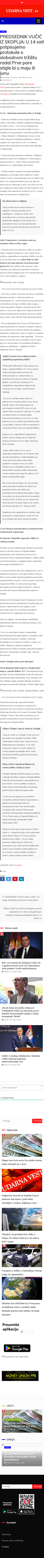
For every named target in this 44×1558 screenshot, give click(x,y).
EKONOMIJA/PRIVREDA (13, 1420)
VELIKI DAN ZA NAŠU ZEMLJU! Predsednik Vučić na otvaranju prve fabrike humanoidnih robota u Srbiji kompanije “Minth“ (20, 1012)
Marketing (6, 1534)
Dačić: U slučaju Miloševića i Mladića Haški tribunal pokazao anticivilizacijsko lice (21, 1058)
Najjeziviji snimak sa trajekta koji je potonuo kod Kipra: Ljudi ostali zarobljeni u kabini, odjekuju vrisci (20, 1199)
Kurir (19, 865)
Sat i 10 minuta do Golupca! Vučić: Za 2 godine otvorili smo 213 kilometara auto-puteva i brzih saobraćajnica (21, 965)
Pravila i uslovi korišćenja (12, 1540)
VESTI (10, 1405)
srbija (4, 871)
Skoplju (4, 94)
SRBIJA (3, 32)
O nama (5, 1546)
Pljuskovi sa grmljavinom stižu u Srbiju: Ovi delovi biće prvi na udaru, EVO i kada (20, 1238)
